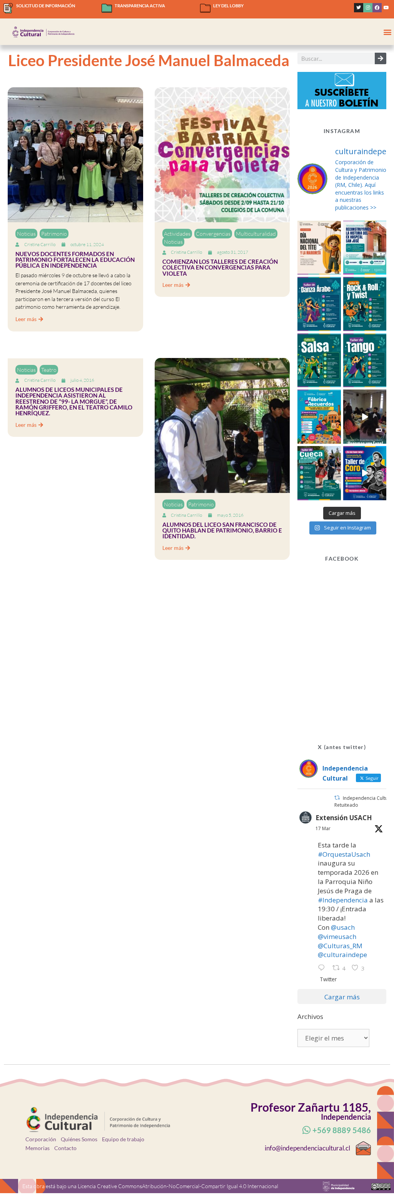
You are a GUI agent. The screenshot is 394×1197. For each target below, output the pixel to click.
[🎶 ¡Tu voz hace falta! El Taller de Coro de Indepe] (365, 473)
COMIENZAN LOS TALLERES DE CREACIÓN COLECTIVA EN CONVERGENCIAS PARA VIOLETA (220, 267)
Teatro (49, 369)
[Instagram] (367, 7)
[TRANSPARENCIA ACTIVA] (107, 8)
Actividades (177, 233)
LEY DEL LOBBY (228, 5)
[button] (387, 31)
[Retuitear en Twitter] (337, 798)
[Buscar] (380, 58)
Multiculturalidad (256, 233)
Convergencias (213, 233)
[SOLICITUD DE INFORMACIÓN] (8, 8)
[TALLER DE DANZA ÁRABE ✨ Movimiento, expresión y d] (319, 304)
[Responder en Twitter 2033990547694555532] (323, 968)
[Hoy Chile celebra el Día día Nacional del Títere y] (319, 248)
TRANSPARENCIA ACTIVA (140, 5)
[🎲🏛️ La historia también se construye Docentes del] (365, 417)
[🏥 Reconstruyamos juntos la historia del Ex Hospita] (365, 248)
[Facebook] (377, 7)
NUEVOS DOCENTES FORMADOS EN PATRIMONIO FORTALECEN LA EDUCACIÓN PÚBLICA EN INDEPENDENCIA (75, 259)
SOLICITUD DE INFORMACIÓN (45, 5)
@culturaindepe (342, 954)
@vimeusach (337, 936)
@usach (343, 927)
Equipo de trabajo (123, 1139)
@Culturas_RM (340, 945)
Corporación (40, 1139)
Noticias (26, 233)
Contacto (65, 1148)
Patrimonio (54, 233)
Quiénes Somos (79, 1139)
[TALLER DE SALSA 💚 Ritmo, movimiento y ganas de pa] (319, 360)
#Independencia (343, 900)
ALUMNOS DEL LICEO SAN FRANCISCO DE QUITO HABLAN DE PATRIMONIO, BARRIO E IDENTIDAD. (222, 530)
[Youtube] (386, 7)
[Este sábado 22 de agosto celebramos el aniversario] (319, 417)
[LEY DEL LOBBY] (205, 8)
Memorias (37, 1148)
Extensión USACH (344, 817)
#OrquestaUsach (344, 854)
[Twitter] (358, 7)
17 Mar (323, 828)
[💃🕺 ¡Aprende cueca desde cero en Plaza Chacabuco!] (319, 473)
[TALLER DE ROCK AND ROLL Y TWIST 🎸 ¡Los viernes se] (365, 304)
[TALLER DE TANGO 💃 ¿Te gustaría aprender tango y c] (365, 360)
